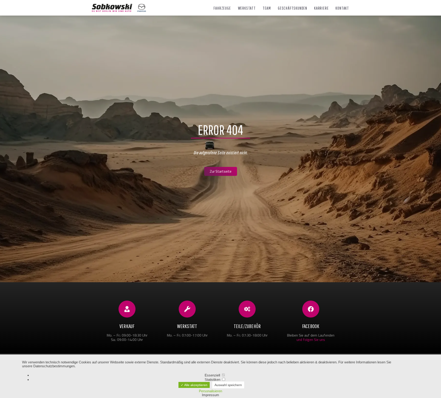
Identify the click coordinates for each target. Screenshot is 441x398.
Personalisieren (210, 391)
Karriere (321, 8)
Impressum (210, 395)
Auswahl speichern (228, 385)
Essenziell (213, 375)
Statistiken (213, 379)
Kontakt (342, 8)
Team (267, 8)
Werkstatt (247, 8)
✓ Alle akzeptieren (194, 385)
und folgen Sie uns (311, 339)
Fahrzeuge (222, 8)
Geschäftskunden (292, 8)
